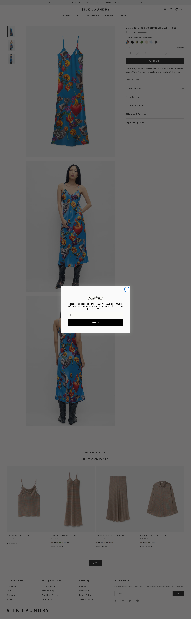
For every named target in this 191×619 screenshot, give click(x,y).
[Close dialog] (126, 289)
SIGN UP (95, 322)
